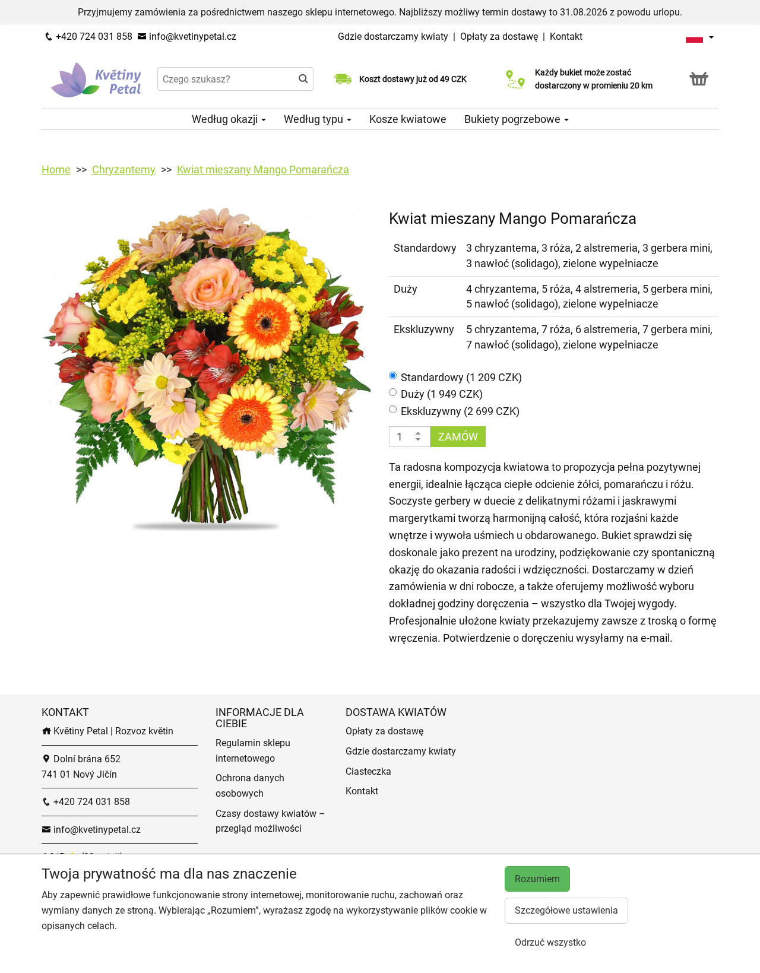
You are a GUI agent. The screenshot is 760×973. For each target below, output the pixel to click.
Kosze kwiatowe (407, 119)
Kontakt (566, 36)
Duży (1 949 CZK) (442, 394)
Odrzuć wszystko (550, 942)
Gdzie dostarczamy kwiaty (393, 36)
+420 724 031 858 (92, 36)
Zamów (458, 436)
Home (56, 169)
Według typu (315, 119)
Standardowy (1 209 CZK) (461, 377)
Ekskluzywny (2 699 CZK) (460, 411)
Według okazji (226, 119)
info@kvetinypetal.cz (191, 36)
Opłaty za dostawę (499, 36)
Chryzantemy (124, 169)
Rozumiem (537, 879)
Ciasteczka (368, 771)
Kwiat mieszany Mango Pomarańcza (263, 169)
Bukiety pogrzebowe (513, 119)
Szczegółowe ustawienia (566, 910)
